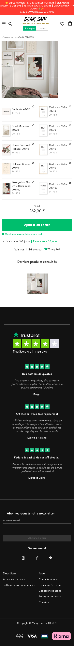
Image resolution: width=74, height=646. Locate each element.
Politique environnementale (19, 585)
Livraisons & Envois (50, 585)
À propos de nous (14, 579)
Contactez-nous (48, 579)
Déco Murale (8, 37)
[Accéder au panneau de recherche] (10, 24)
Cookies (44, 602)
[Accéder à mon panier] (70, 24)
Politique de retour (50, 596)
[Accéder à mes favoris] (62, 24)
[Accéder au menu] (4, 24)
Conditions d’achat (50, 590)
